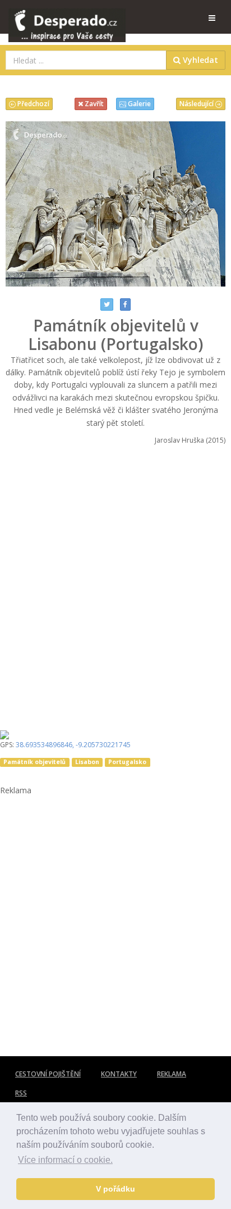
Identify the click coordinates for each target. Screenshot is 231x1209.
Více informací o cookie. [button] (65, 1160)
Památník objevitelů (34, 762)
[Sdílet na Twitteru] (106, 304)
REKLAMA (171, 1074)
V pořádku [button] (115, 1188)
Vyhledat (199, 59)
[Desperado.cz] (67, 18)
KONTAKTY (119, 1074)
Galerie (138, 103)
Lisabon (87, 762)
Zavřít (93, 103)
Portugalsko (127, 762)
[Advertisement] (115, 583)
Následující (197, 103)
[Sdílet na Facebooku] (125, 304)
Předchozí (32, 103)
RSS (21, 1093)
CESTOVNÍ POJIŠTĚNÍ (48, 1074)
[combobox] (86, 60)
